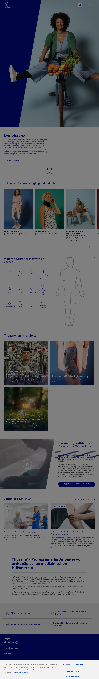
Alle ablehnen (73, 671)
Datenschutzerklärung (21, 672)
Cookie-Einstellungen (73, 676)
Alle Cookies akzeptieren (73, 665)
